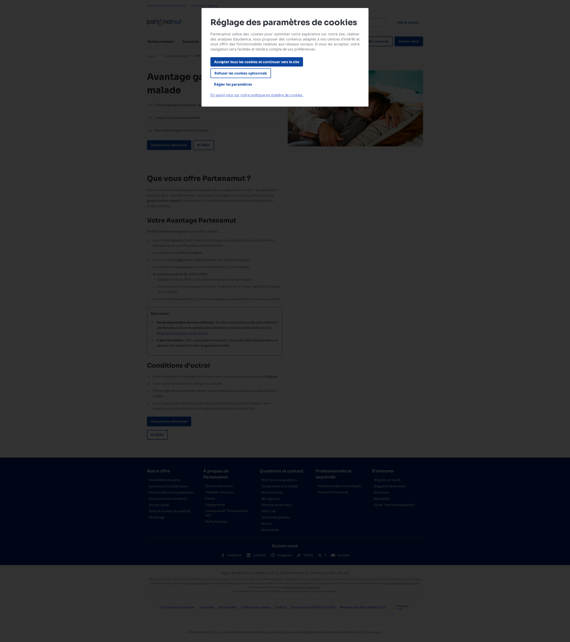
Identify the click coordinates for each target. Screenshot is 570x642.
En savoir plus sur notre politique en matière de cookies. (256, 95)
